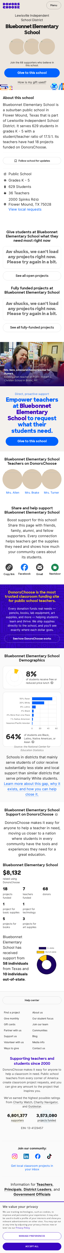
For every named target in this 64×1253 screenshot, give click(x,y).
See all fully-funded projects (32, 327)
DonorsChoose (11, 6)
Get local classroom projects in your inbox (32, 1167)
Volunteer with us (14, 1042)
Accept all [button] (32, 1246)
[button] (9, 569)
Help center (32, 1000)
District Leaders (37, 1189)
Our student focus (42, 1018)
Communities (39, 1030)
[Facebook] (38, 1156)
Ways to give (11, 1048)
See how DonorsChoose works (32, 638)
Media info (38, 1042)
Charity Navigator (46, 1102)
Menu (53, 5)
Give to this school (32, 73)
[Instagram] (15, 1156)
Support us (10, 1036)
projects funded (46, 1117)
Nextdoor (55, 573)
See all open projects (32, 276)
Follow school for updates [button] (34, 160)
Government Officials (32, 1194)
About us (37, 1012)
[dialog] (32, 1227)
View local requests (25, 209)
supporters (17, 1117)
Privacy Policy (23, 1227)
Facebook (24, 573)
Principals (13, 1189)
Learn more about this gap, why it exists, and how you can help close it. (32, 789)
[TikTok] (49, 1156)
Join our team (40, 1024)
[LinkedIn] (26, 1156)
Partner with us (12, 1030)
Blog (35, 1036)
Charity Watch (22, 1102)
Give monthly (11, 1018)
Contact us (38, 1048)
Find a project (12, 1012)
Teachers (44, 1184)
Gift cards (9, 1024)
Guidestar (34, 1106)
